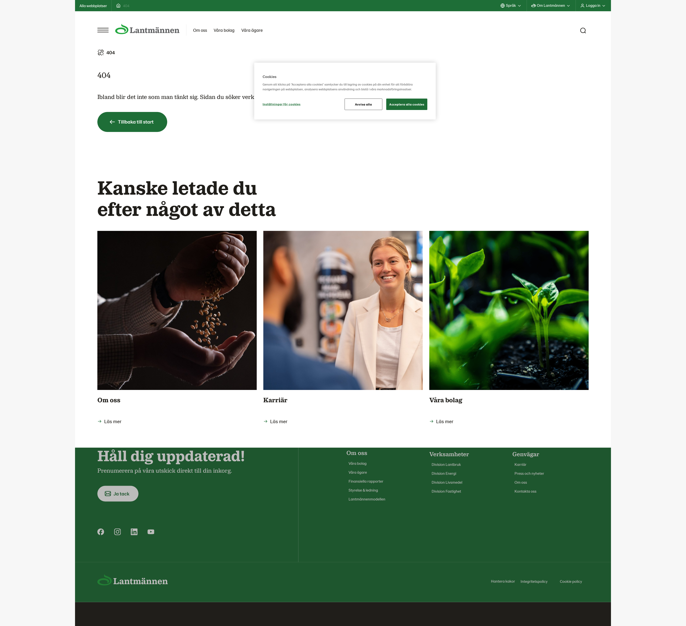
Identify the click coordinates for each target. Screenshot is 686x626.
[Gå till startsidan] (147, 29)
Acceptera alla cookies (406, 104)
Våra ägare (252, 30)
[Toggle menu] (103, 30)
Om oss (200, 30)
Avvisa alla (363, 104)
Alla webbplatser (93, 5)
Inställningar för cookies (281, 104)
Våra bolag (224, 30)
